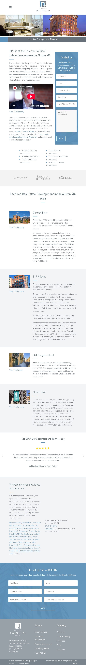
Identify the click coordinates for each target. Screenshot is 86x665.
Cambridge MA (15, 528)
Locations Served (24, 663)
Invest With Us (40, 652)
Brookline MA (14, 534)
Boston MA (26, 523)
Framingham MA (29, 542)
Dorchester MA (26, 534)
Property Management (43, 644)
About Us (60, 632)
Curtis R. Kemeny (63, 636)
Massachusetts (15, 523)
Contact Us (49, 529)
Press (59, 645)
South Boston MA (26, 545)
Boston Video (50, 661)
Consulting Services (42, 648)
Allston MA (28, 540)
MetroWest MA (32, 526)
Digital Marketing (61, 661)
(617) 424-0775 (51, 526)
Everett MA (13, 545)
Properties (61, 640)
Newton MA (17, 542)
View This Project (16, 370)
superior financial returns (24, 131)
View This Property (16, 112)
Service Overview (41, 632)
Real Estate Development (40, 638)
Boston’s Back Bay (26, 551)
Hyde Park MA (33, 537)
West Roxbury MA (20, 537)
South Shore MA (19, 526)
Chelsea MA (23, 531)
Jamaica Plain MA (16, 540)
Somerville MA (34, 531)
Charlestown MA (28, 528)
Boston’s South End (25, 548)
